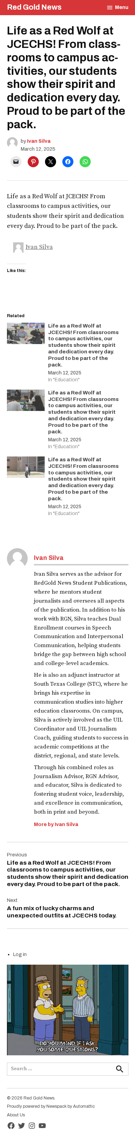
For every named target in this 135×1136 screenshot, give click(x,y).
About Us (16, 1115)
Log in (20, 954)
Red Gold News (34, 7)
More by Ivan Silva (56, 824)
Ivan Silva (39, 141)
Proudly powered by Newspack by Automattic (51, 1106)
